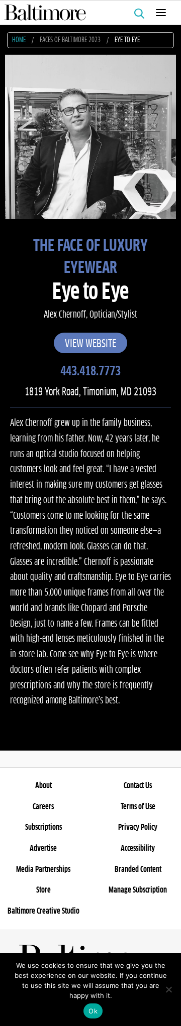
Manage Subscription (138, 890)
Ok (93, 1011)
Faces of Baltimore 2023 (70, 40)
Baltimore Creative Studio (43, 911)
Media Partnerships (43, 869)
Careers (43, 807)
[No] (168, 989)
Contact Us (138, 786)
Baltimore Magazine (86, 13)
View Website (90, 344)
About (43, 786)
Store (43, 890)
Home (19, 40)
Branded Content (138, 869)
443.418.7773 (90, 371)
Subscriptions (43, 827)
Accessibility (138, 848)
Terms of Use (138, 807)
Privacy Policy (137, 827)
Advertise (43, 848)
